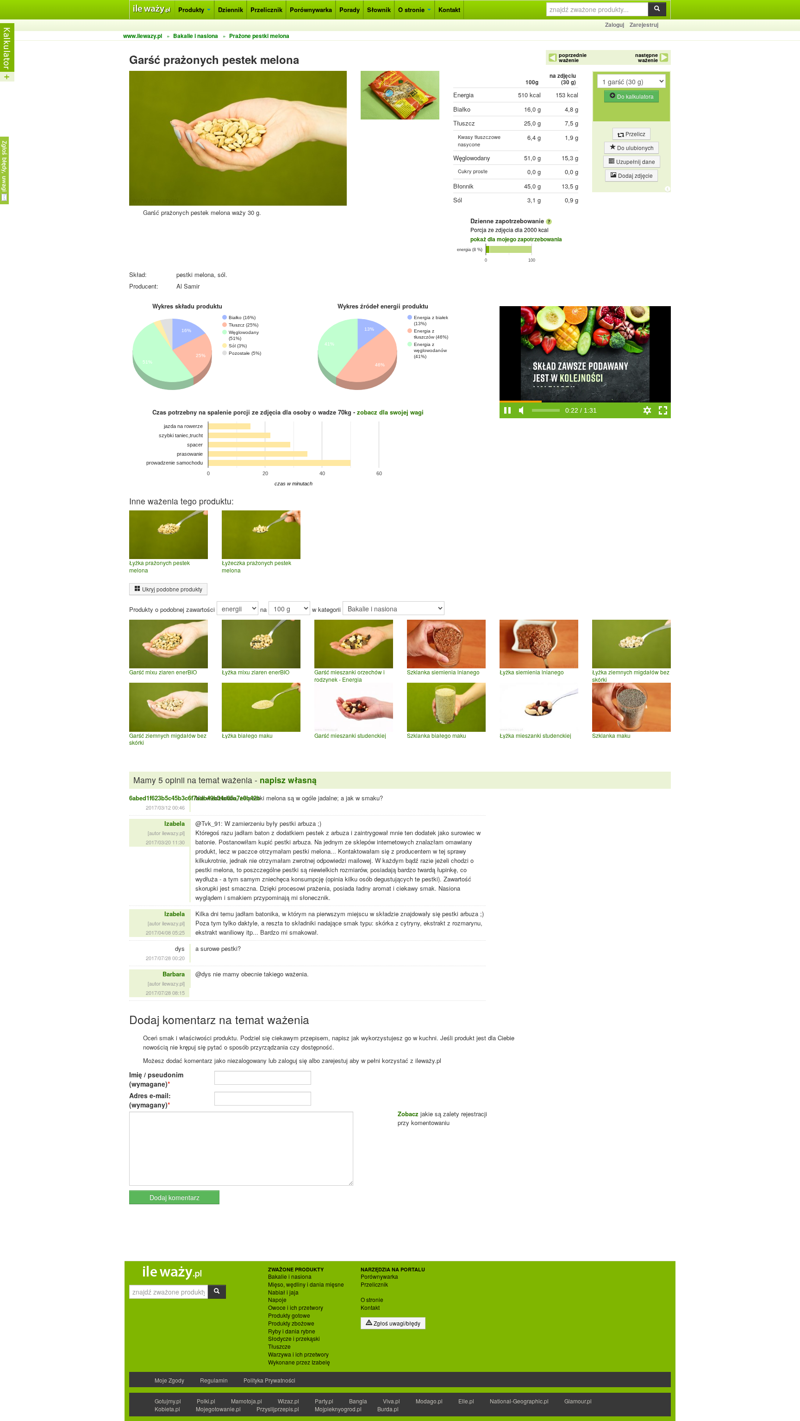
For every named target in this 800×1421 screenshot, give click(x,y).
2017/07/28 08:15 (165, 992)
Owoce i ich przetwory (295, 1307)
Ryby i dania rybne (291, 1331)
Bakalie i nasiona (290, 1276)
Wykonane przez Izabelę (299, 1362)
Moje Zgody (169, 1380)
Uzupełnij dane (635, 161)
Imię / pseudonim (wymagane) (156, 1079)
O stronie (412, 9)
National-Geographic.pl (519, 1401)
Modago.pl (429, 1401)
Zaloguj (614, 24)
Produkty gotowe (289, 1315)
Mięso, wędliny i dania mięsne (306, 1284)
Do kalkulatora (635, 96)
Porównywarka (311, 9)
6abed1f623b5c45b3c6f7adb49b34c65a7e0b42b (194, 797)
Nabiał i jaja (283, 1292)
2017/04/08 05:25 (165, 932)
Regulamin (214, 1380)
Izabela (174, 823)
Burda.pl (388, 1409)
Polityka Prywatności (269, 1380)
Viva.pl (391, 1401)
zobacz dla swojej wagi (390, 412)
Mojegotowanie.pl (218, 1409)
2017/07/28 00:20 (165, 958)
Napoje (277, 1299)
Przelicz (634, 134)
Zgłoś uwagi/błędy (396, 1323)
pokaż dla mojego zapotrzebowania (516, 239)
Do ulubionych (635, 147)
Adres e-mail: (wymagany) (150, 1100)
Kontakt (449, 9)
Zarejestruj (644, 24)
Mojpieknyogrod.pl (338, 1409)
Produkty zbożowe (291, 1323)
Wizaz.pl (288, 1401)
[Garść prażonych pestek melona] (400, 97)
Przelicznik (266, 9)
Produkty (192, 9)
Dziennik (230, 9)
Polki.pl (206, 1401)
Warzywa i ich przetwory (298, 1354)
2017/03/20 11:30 (165, 842)
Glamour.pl (578, 1401)
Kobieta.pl (167, 1409)
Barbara (173, 973)
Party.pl (324, 1401)
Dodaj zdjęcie (635, 175)
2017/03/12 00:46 (165, 807)
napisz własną (288, 780)
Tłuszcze (279, 1346)
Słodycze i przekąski (294, 1338)
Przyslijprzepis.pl (277, 1409)
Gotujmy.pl (168, 1401)
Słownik (379, 9)
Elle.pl (466, 1401)
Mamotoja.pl (246, 1401)
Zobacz (408, 1113)
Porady (349, 9)
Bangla (358, 1401)
